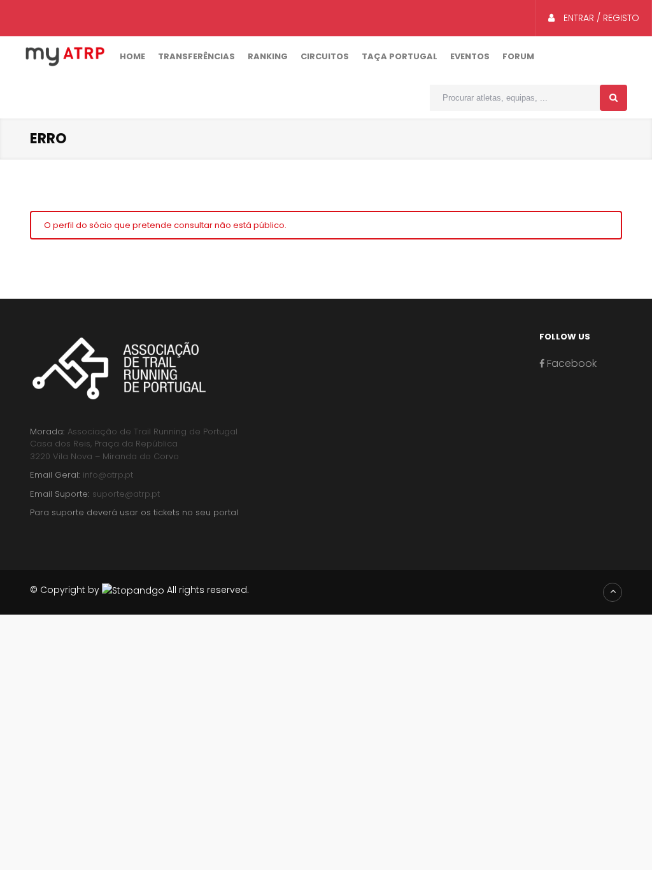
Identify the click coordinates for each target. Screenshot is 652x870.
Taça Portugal (399, 56)
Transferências (196, 56)
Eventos (470, 56)
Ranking (268, 56)
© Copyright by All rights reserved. (139, 589)
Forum (518, 56)
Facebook (570, 363)
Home (132, 56)
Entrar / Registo (600, 17)
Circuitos (325, 56)
